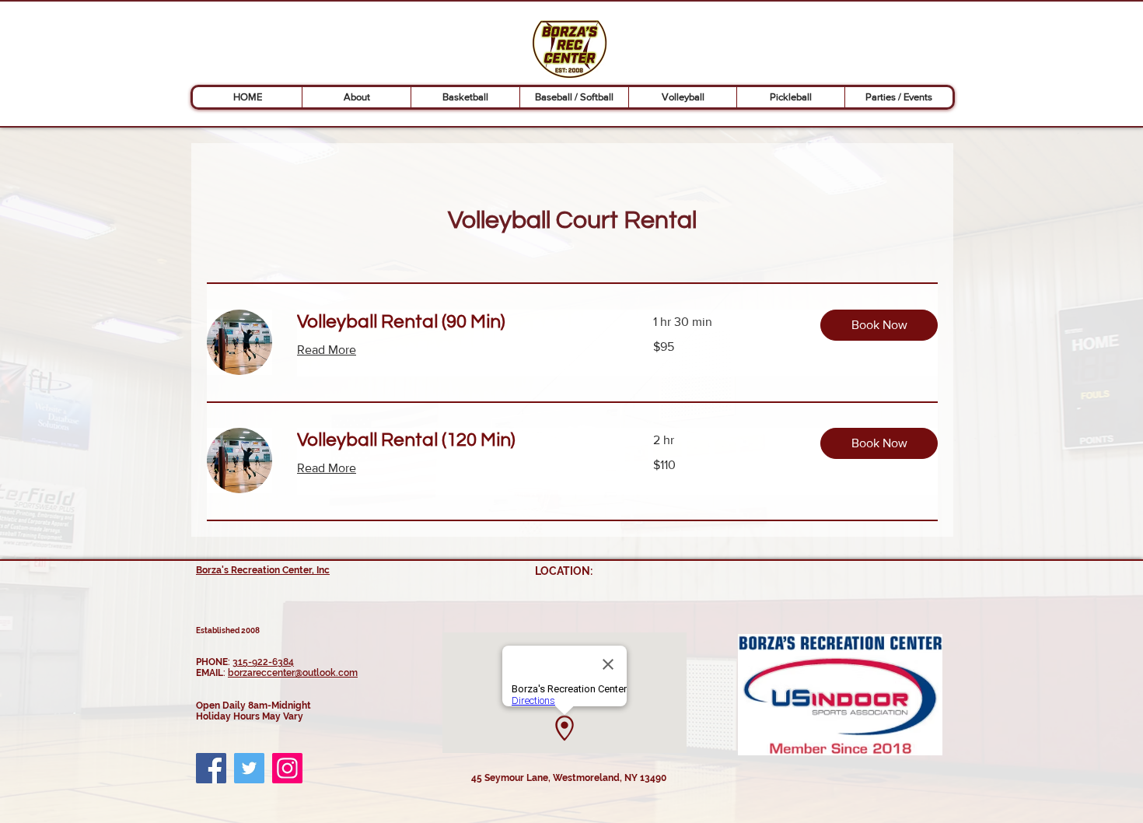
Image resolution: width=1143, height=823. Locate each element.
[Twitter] (249, 768)
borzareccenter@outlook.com (293, 672)
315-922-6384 (263, 662)
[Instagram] (287, 768)
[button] (356, 97)
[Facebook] (211, 768)
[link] (456, 322)
